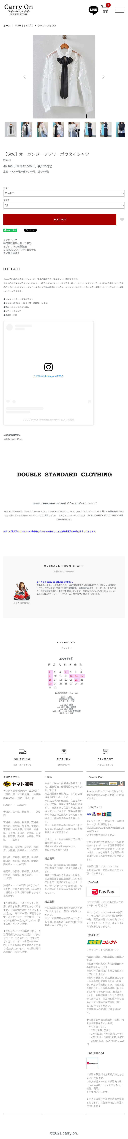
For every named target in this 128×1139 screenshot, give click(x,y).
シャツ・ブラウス (47, 25)
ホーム (6, 25)
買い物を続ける (11, 252)
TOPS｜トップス (24, 25)
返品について (10, 240)
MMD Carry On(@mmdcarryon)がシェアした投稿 (48, 419)
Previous (24, 76)
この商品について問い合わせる (19, 249)
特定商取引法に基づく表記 (17, 243)
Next (103, 76)
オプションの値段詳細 (15, 246)
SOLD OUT (60, 219)
